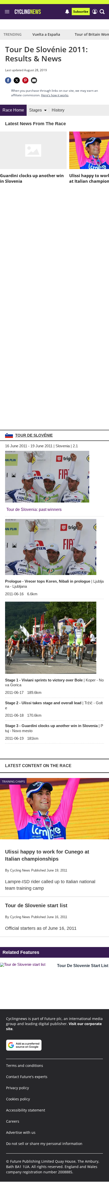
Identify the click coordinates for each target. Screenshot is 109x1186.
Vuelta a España (46, 34)
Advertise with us (20, 1132)
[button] (102, 11)
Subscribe (80, 11)
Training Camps (13, 781)
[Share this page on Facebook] (8, 80)
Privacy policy (17, 1087)
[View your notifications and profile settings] (67, 12)
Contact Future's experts (26, 1076)
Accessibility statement (25, 1110)
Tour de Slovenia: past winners (34, 509)
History (58, 110)
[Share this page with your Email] (34, 80)
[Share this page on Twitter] (17, 80)
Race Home (13, 110)
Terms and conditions (24, 1065)
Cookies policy (18, 1099)
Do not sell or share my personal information (44, 1143)
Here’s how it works (54, 95)
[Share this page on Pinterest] (25, 80)
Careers (12, 1121)
